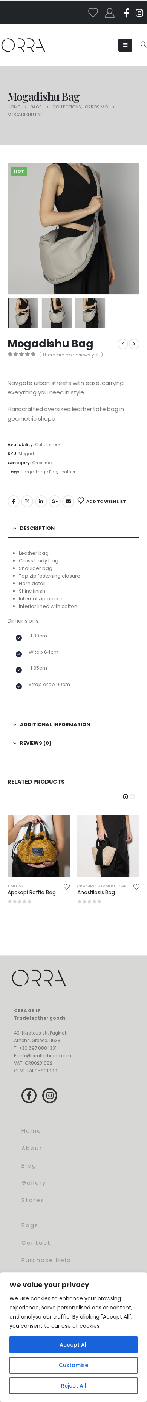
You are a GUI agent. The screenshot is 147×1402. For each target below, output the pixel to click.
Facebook (14, 501)
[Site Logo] (23, 45)
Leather (67, 472)
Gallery (33, 1183)
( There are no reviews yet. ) (71, 355)
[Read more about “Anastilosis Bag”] (127, 827)
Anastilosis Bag (96, 892)
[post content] (39, 846)
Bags (29, 1225)
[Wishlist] (93, 13)
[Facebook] (126, 13)
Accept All (74, 1345)
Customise (73, 1365)
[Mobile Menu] (125, 45)
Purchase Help (46, 1260)
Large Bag (46, 472)
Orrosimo (42, 463)
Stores (32, 1200)
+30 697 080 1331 (38, 1048)
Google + (55, 501)
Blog (29, 1166)
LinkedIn (41, 501)
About (32, 1148)
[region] (73, 1337)
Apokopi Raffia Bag (32, 892)
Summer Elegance (114, 886)
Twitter (27, 501)
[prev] (123, 344)
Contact (36, 1243)
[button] (143, 45)
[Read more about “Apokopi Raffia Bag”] (57, 827)
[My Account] (109, 13)
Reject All (73, 1385)
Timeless (15, 886)
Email (68, 501)
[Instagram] (139, 13)
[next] (134, 344)
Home (31, 1131)
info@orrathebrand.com (44, 1056)
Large (27, 472)
